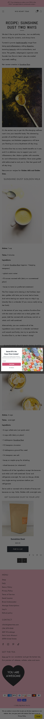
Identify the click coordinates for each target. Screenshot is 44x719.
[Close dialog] (42, 349)
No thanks (11, 367)
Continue (11, 364)
